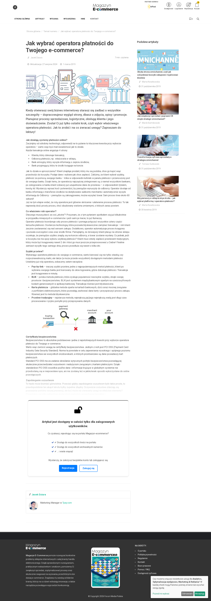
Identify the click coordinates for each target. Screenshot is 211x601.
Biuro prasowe (144, 566)
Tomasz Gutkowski (150, 164)
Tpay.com (67, 502)
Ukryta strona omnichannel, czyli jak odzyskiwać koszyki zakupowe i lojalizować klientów (157, 75)
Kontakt (141, 562)
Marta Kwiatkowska (151, 82)
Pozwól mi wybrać (161, 594)
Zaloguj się (88, 468)
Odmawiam (187, 594)
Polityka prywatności (147, 554)
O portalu (142, 551)
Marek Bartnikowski (151, 123)
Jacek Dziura (36, 57)
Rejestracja (68, 468)
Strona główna (33, 31)
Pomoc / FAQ (144, 569)
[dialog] (179, 587)
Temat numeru (50, 31)
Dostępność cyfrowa (147, 573)
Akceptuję (199, 594)
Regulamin (143, 558)
